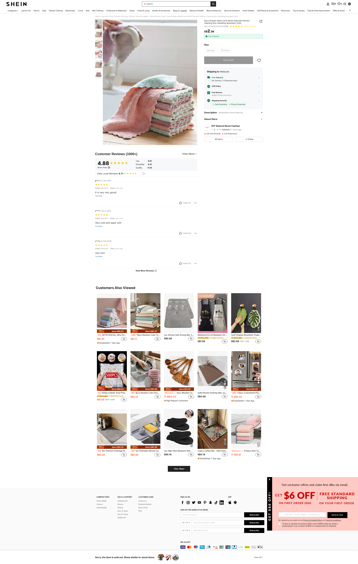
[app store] (230, 504)
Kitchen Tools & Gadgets (138, 16)
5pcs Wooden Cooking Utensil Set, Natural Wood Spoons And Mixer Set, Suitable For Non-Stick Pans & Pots (179, 393)
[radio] (210, 50)
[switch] (142, 173)
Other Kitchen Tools (157, 16)
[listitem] (112, 320)
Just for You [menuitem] (26, 11)
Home (97, 16)
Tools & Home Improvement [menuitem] (318, 11)
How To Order (122, 511)
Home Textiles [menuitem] (248, 11)
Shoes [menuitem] (132, 11)
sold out (228, 60)
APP (229, 497)
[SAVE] (259, 60)
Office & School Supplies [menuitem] (343, 11)
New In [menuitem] (37, 11)
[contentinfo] (222, 547)
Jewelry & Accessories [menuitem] (161, 11)
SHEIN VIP (121, 518)
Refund (120, 508)
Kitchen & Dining (120, 16)
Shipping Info (122, 501)
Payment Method (144, 504)
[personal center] (328, 4)
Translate (98, 196)
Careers (99, 504)
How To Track (122, 514)
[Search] (213, 4)
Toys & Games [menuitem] (299, 11)
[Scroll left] (347, 10)
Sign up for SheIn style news (194, 510)
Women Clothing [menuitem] (56, 11)
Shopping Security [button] (219, 101)
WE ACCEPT (185, 542)
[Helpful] (180, 203)
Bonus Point (143, 508)
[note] (112, 331)
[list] (202, 502)
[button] (344, 4)
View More (179, 469)
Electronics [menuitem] (285, 11)
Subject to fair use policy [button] (221, 95)
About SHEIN (101, 501)
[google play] (235, 504)
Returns (120, 504)
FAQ (140, 511)
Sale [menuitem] (44, 11)
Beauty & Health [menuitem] (197, 11)
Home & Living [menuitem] (143, 11)
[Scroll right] (350, 10)
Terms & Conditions (333, 520)
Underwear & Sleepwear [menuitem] (116, 11)
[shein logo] (16, 4)
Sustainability (101, 508)
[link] (333, 3)
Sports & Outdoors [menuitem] (232, 11)
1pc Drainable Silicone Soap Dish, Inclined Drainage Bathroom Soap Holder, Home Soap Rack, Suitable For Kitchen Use (145, 451)
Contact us (142, 501)
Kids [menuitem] (87, 11)
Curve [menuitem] (80, 11)
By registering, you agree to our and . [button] (309, 520)
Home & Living (107, 16)
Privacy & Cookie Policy (312, 520)
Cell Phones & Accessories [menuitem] (267, 11)
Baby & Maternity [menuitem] (214, 11)
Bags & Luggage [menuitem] (180, 11)
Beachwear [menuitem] (70, 11)
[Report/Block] (195, 203)
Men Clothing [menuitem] (97, 11)
